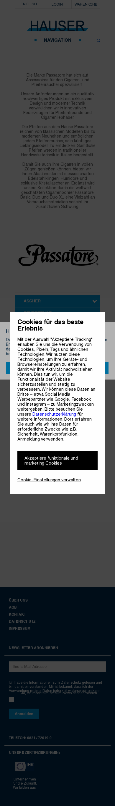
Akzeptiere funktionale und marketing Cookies (51, 460)
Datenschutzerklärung (54, 414)
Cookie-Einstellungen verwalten (49, 479)
